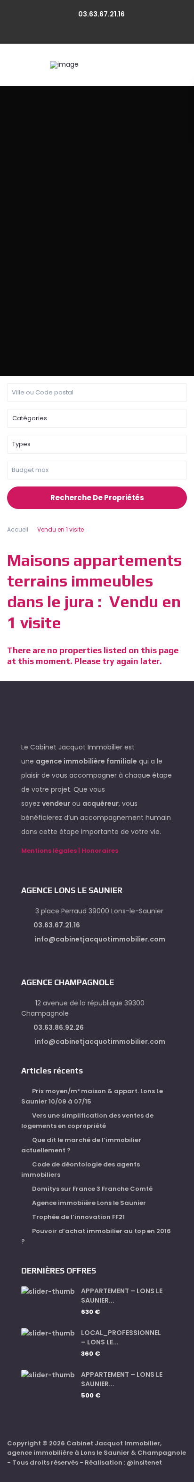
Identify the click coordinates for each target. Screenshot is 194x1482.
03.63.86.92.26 (58, 1027)
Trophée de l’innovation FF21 (78, 1216)
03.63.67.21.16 (101, 14)
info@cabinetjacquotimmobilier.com (99, 939)
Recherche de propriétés (97, 497)
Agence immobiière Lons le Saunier (89, 1202)
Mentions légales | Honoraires (69, 850)
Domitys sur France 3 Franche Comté (92, 1188)
